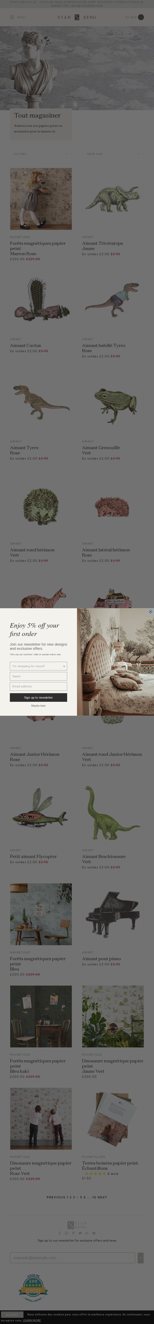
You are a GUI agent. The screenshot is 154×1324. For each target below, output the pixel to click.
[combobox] (37, 666)
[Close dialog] (150, 611)
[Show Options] (64, 666)
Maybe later (38, 705)
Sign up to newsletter (38, 697)
